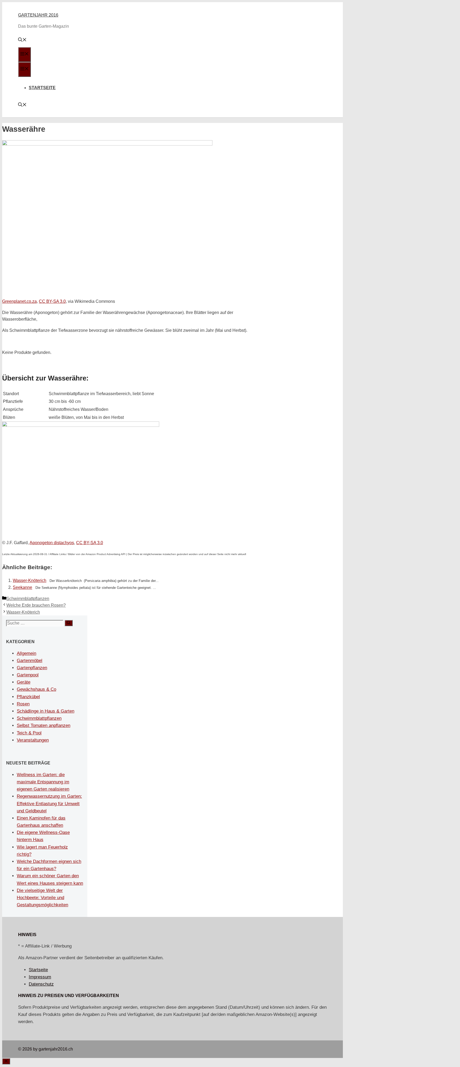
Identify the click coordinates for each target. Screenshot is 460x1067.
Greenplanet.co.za (19, 301)
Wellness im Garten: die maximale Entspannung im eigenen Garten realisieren (43, 782)
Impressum (40, 976)
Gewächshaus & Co (36, 689)
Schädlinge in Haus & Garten (45, 711)
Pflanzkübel (28, 696)
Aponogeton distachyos (52, 542)
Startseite (42, 87)
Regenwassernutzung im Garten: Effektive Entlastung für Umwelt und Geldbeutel (49, 803)
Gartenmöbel (29, 660)
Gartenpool (28, 674)
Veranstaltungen (33, 740)
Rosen (23, 703)
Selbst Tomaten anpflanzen (43, 725)
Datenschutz (41, 984)
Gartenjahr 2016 (38, 15)
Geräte (23, 682)
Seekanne (22, 587)
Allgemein (26, 653)
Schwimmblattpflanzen (27, 598)
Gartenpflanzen (32, 667)
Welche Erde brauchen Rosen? (36, 605)
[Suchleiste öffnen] (22, 40)
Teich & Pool (29, 732)
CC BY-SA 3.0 (52, 301)
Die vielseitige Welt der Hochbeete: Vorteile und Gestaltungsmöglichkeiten (42, 897)
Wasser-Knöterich (29, 580)
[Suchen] (69, 623)
